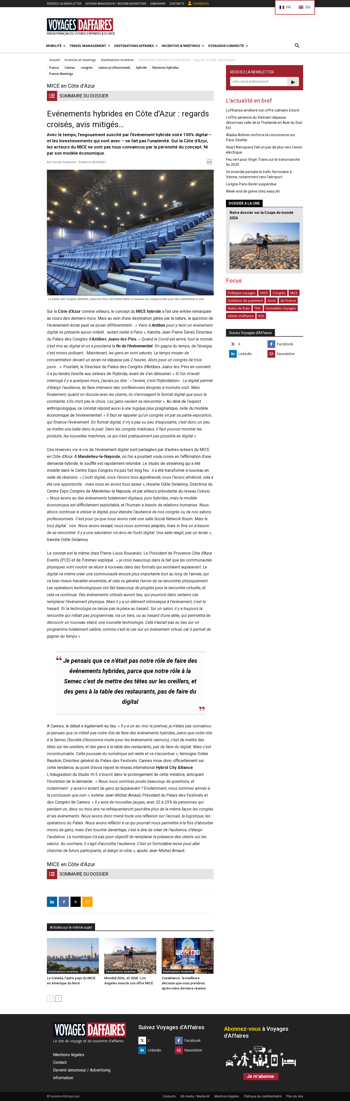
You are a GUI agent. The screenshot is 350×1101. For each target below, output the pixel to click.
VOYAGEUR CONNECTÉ (226, 46)
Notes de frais (239, 308)
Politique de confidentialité (263, 1096)
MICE (294, 293)
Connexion (201, 3)
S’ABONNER (158, 3)
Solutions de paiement (245, 300)
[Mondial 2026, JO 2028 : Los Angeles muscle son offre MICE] (130, 956)
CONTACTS (176, 3)
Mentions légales (68, 1054)
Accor (271, 300)
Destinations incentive (117, 60)
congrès (87, 67)
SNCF (264, 293)
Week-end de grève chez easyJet (253, 191)
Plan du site (294, 1096)
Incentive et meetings (80, 60)
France (54, 67)
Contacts (169, 1096)
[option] (304, 7)
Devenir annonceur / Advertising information (81, 1074)
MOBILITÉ (53, 46)
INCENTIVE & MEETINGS (181, 46)
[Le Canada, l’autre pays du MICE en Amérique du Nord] (73, 956)
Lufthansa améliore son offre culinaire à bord (262, 110)
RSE (261, 316)
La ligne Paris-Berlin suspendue (251, 184)
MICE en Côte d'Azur (71, 86)
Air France (288, 300)
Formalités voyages (281, 308)
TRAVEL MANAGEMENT (87, 46)
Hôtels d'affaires (241, 316)
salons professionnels (114, 67)
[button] (297, 46)
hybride (141, 67)
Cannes (70, 67)
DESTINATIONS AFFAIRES (134, 46)
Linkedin (245, 353)
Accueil (54, 60)
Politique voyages (241, 293)
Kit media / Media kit (195, 1096)
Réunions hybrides (165, 67)
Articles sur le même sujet (71, 927)
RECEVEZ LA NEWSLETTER (64, 3)
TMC (257, 308)
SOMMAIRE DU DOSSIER (83, 95)
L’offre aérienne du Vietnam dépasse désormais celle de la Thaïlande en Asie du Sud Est (264, 122)
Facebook (285, 344)
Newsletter (286, 353)
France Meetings (61, 74)
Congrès (279, 293)
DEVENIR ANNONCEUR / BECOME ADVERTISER (115, 3)
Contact (60, 1062)
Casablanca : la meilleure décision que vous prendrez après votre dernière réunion (184, 983)
